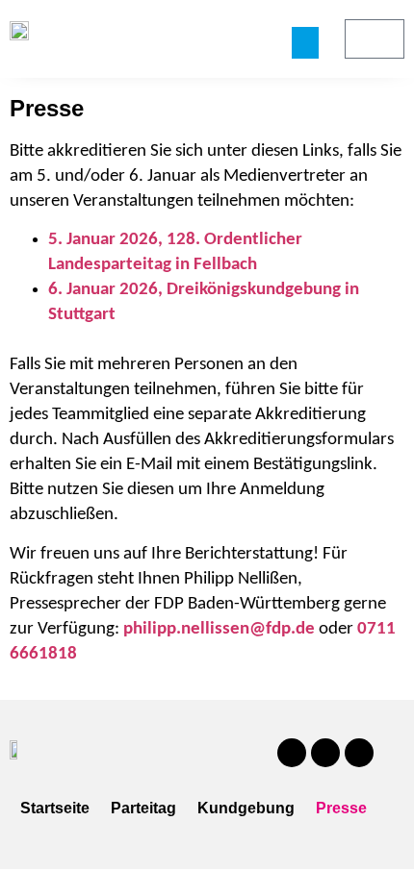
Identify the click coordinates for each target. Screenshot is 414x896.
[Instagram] (359, 752)
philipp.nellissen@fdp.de (219, 629)
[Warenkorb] (374, 39)
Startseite (55, 808)
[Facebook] (291, 752)
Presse (341, 808)
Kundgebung (246, 808)
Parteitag (143, 808)
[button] (305, 43)
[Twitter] (325, 752)
